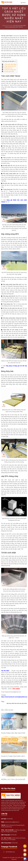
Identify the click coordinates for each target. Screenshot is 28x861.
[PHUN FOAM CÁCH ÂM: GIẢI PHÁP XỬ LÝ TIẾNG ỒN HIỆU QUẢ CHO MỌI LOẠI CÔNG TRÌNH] (14, 721)
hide (15, 61)
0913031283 (9, 818)
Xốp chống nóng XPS (10, 66)
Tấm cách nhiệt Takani (10, 64)
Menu (24, 2)
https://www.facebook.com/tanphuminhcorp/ (14, 697)
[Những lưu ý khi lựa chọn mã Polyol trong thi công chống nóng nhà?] (14, 767)
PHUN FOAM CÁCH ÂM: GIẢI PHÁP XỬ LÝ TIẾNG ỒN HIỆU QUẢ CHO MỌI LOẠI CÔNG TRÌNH (14, 733)
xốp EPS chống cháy (10, 69)
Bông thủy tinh (8, 68)
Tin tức (10, 25)
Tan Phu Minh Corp (13, 857)
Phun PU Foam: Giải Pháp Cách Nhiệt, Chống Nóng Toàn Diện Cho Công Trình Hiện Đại (14, 756)
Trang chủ (5, 25)
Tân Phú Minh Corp (10, 852)
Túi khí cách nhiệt (9, 71)
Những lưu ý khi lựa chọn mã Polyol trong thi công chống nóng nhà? (14, 779)
